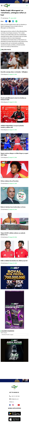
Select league (4, 332)
